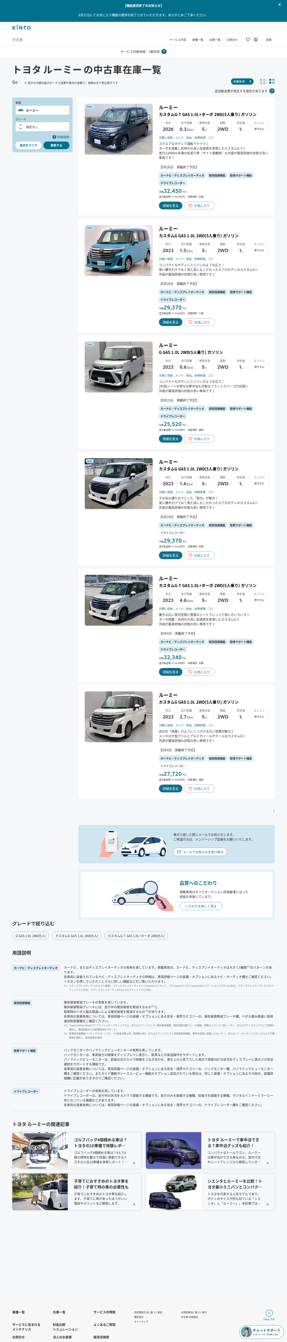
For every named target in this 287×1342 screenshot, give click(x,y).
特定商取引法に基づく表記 (148, 1312)
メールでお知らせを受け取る (203, 851)
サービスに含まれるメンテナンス (26, 1326)
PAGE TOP (269, 1319)
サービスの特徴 (104, 1312)
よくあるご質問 (104, 1324)
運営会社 (139, 1317)
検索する (56, 145)
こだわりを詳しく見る (201, 906)
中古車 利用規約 (189, 1317)
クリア (28, 145)
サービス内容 (178, 40)
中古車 (17, 39)
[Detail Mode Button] (272, 81)
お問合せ (232, 40)
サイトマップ (141, 1321)
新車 (269, 40)
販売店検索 (101, 1337)
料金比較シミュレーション (65, 1326)
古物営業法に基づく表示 (194, 1312)
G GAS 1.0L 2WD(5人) (31, 935)
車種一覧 (197, 40)
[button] (42, 110)
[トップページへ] (21, 28)
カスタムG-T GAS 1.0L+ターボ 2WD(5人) (136, 935)
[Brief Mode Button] (262, 81)
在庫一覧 (214, 40)
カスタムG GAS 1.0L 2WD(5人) (76, 935)
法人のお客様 (62, 1337)
